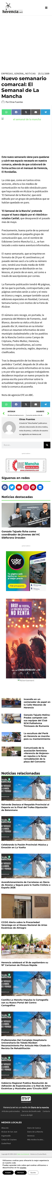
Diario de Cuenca (34, 1128)
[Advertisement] (26, 43)
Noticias (30, 73)
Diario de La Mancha (35, 1132)
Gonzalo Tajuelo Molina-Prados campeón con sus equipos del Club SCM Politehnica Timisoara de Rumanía (37, 720)
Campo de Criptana (9, 1139)
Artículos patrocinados (11, 1111)
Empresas (7, 73)
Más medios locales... (35, 1139)
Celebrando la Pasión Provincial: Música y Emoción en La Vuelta (24, 846)
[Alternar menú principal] (46, 8)
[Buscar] (47, 445)
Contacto (46, 1111)
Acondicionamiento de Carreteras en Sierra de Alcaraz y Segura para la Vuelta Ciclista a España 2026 (25, 885)
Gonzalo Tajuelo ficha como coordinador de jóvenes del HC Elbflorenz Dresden (21, 534)
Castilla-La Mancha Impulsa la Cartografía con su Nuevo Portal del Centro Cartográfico (24, 1003)
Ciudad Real (6, 1143)
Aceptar (8, 1173)
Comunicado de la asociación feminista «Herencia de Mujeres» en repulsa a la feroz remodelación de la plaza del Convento (36, 755)
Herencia (30, 1135)
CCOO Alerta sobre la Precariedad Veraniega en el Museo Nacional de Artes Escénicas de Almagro (24, 925)
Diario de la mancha (40, 1107)
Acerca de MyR (27, 1115)
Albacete (5, 1128)
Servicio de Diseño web (31, 1111)
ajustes (23, 1168)
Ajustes (33, 1173)
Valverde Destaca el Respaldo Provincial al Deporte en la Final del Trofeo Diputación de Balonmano (25, 807)
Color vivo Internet (23, 1154)
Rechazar (20, 1173)
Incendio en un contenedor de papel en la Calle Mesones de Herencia (37, 703)
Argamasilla (6, 1135)
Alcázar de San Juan (9, 1132)
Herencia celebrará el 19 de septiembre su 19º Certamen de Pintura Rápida (24, 964)
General (19, 73)
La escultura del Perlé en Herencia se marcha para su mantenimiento (37, 736)
